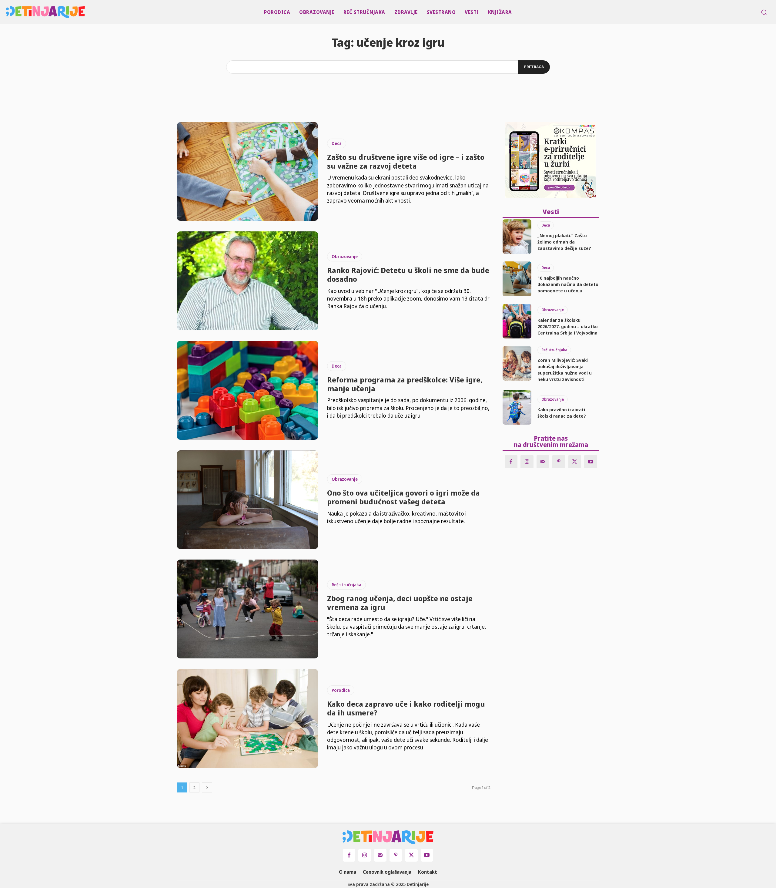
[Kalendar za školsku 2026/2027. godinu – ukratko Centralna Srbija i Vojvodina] (517, 321)
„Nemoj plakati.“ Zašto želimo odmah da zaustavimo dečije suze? (564, 241)
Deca (337, 143)
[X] (574, 461)
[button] (764, 12)
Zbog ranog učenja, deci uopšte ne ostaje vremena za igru (400, 602)
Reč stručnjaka (346, 584)
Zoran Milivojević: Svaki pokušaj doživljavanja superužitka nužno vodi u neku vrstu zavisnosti (564, 369)
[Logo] (8, 12)
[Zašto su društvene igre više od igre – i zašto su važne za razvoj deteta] (247, 171)
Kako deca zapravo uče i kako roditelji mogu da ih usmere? (406, 708)
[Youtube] (590, 461)
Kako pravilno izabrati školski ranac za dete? (561, 412)
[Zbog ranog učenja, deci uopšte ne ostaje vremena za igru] (247, 609)
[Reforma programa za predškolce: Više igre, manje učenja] (247, 390)
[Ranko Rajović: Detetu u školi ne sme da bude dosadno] (247, 280)
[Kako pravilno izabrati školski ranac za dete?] (517, 407)
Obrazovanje (345, 256)
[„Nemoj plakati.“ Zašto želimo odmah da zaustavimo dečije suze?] (517, 236)
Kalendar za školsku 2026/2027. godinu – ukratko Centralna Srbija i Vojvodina (567, 326)
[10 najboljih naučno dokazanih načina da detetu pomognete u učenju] (517, 278)
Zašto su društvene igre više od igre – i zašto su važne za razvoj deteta (405, 161)
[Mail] (543, 461)
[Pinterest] (558, 461)
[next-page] (207, 787)
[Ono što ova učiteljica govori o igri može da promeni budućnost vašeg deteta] (247, 499)
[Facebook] (511, 461)
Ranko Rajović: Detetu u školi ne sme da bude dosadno (408, 274)
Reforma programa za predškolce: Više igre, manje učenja (404, 384)
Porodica (341, 690)
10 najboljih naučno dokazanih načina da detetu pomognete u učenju (567, 284)
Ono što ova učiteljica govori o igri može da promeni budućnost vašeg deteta (403, 497)
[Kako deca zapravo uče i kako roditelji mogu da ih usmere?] (247, 718)
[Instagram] (527, 461)
